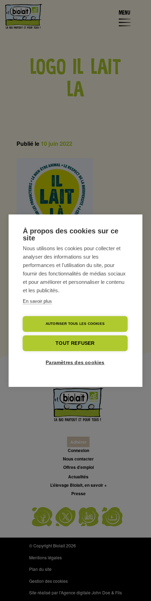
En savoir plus (37, 301)
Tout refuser (74, 343)
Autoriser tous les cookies (75, 324)
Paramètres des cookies (75, 362)
